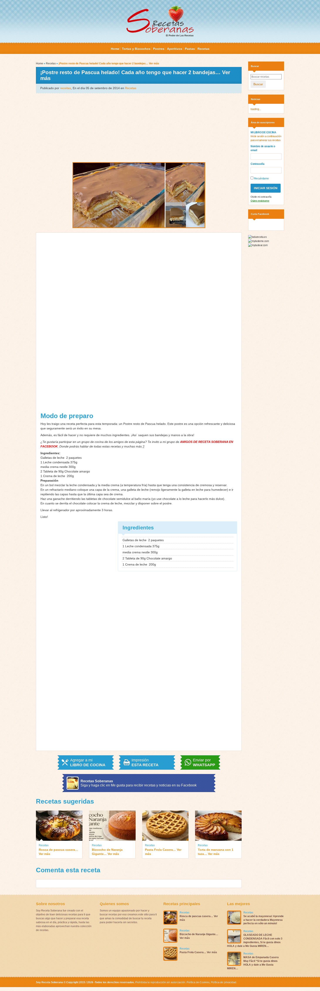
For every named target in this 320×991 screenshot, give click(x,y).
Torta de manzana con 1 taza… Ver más (215, 851)
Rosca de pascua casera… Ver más (58, 851)
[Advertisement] (139, 127)
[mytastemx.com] (258, 240)
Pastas (190, 48)
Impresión (144, 762)
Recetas (203, 48)
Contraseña (257, 163)
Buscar (258, 84)
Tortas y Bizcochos (136, 48)
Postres (158, 48)
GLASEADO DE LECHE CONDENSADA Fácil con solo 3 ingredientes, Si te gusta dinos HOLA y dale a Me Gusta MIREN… (254, 940)
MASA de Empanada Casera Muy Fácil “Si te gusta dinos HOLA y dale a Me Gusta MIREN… (253, 963)
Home (115, 48)
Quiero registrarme (260, 200)
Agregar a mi (87, 762)
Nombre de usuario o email (263, 148)
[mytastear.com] (258, 245)
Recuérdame (261, 178)
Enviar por (204, 762)
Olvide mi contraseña (261, 196)
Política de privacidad (223, 982)
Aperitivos (174, 48)
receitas (65, 88)
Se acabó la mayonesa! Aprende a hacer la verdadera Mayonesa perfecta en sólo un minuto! (263, 920)
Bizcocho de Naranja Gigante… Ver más (107, 851)
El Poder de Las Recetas (180, 35)
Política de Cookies (198, 982)
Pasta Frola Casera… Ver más (163, 851)
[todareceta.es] (257, 237)
